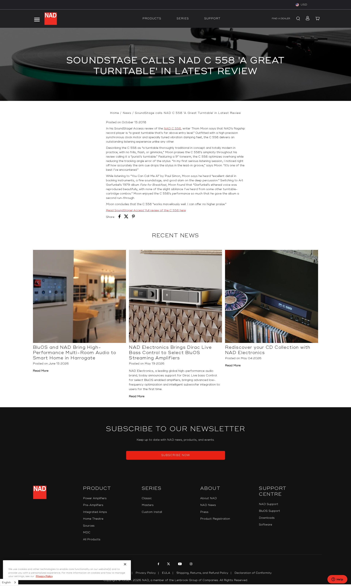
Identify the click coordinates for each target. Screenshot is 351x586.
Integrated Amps (95, 512)
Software (265, 524)
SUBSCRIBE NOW (175, 455)
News (127, 113)
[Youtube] (179, 564)
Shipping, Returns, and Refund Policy (202, 573)
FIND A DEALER (281, 18)
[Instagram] (190, 564)
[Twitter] (168, 564)
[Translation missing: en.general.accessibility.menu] (36, 18)
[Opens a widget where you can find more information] (337, 579)
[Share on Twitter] (126, 217)
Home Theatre (93, 519)
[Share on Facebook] (119, 217)
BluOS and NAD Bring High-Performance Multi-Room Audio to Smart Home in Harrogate (74, 353)
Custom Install (152, 512)
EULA (166, 573)
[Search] (297, 18)
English (6, 582)
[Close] (125, 564)
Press (204, 512)
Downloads (267, 518)
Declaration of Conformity (253, 573)
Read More (40, 371)
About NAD (208, 498)
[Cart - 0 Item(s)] (317, 18)
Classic (147, 498)
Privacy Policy (146, 573)
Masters (148, 505)
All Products (91, 539)
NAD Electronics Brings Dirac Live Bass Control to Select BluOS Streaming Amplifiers (170, 353)
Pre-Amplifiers (93, 505)
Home (114, 113)
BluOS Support (269, 511)
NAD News (208, 505)
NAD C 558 (172, 128)
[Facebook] (158, 564)
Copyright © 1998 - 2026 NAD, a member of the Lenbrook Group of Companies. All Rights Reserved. (175, 580)
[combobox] (9, 582)
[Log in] (306, 18)
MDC (86, 532)
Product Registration (215, 519)
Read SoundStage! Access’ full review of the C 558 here (146, 210)
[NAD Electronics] (50, 18)
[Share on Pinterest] (133, 217)
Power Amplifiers (95, 498)
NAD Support (268, 504)
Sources (89, 526)
